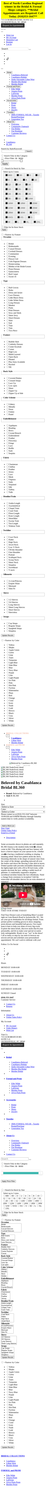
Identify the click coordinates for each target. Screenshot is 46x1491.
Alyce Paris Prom (18, 756)
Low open (13, 386)
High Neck (13, 542)
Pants (11, 308)
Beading (12, 428)
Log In (9, 44)
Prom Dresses (14, 269)
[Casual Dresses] (11, 1229)
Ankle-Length (14, 503)
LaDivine (15, 754)
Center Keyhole (15, 347)
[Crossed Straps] (8, 1260)
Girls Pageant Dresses (17, 261)
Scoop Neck (14, 560)
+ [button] (7, 736)
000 (10, 175)
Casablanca (16, 738)
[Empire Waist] (7, 1328)
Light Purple (14, 678)
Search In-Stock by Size (15, 168)
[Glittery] (4, 1270)
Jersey (11, 472)
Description (10, 838)
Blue (11, 668)
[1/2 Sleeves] (9, 1337)
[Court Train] (6, 1310)
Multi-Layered (14, 354)
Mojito (11, 647)
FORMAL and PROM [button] (11, 1470)
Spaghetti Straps (15, 628)
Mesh (11, 477)
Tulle (11, 492)
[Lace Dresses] (8, 1242)
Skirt (11, 320)
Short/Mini (13, 518)
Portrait (12, 555)
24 (9, 194)
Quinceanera (14, 271)
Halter (11, 540)
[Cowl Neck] (7, 1315)
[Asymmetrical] (6, 1305)
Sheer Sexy (13, 315)
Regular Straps (15, 626)
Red (10, 695)
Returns (9, 1006)
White (11, 721)
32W (34, 212)
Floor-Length (14, 513)
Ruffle (11, 448)
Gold (11, 708)
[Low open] (8, 1265)
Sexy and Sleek (15, 313)
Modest (12, 305)
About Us (10, 1015)
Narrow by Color (12, 640)
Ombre (11, 412)
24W (22, 208)
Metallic (12, 407)
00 (20, 175)
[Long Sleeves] (9, 1341)
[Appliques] (7, 1281)
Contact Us (10, 1004)
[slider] (40, 1173)
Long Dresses (14, 303)
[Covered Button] (8, 1258)
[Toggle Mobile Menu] (2, 1048)
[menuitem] (25, 35)
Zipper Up (13, 391)
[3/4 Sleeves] (9, 1339)
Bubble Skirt (14, 342)
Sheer (11, 388)
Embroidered (14, 436)
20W (34, 203)
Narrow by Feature (13, 235)
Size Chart (5, 828)
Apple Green (14, 650)
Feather (12, 438)
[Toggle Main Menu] (2, 68)
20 (19, 189)
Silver (11, 718)
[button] (9, 72)
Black (11, 713)
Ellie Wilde (15, 750)
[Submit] (30, 49)
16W (10, 203)
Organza (12, 479)
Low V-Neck (14, 547)
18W (22, 203)
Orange (12, 698)
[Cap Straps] (7, 1348)
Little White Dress (16, 300)
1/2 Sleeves (13, 600)
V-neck (12, 570)
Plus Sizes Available (17, 362)
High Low (13, 352)
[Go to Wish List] (5, 29)
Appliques (13, 425)
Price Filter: (10, 158)
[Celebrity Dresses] (9, 1249)
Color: (3, 809)
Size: (3, 804)
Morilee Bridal (17, 743)
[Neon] (4, 1274)
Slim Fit (12, 589)
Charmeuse (13, 464)
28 (29, 194)
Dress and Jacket (15, 293)
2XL (38, 222)
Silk (10, 487)
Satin (11, 482)
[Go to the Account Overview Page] (2, 31)
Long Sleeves (14, 605)
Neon (11, 409)
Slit (10, 367)
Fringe (11, 443)
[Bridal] (11, 1225)
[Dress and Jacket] (8, 1240)
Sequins (12, 453)
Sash (11, 451)
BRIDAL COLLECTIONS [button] (13, 1456)
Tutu (10, 328)
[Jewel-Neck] (7, 1321)
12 (9, 184)
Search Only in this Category (15, 156)
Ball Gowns (13, 288)
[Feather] (5, 1296)
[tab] (25, 738)
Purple (11, 673)
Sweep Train (14, 521)
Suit (10, 323)
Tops (11, 325)
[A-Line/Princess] (7, 1326)
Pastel (11, 414)
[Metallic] (4, 1272)
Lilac (11, 675)
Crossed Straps (15, 381)
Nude (11, 706)
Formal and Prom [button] (14, 1079)
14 (19, 184)
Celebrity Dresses (16, 344)
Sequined (12, 484)
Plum (11, 693)
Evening (12, 256)
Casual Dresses (15, 249)
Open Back (13, 357)
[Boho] (8, 1238)
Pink (11, 683)
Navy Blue (13, 670)
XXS (10, 217)
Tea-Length (13, 523)
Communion (14, 254)
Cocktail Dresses (15, 251)
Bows (11, 431)
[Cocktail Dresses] (11, 1231)
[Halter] (7, 1317)
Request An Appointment (13, 25)
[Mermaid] (7, 1330)
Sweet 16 (12, 277)
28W (10, 212)
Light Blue (13, 663)
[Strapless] (7, 1355)
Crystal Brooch (15, 433)
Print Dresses (14, 310)
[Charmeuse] (5, 1292)
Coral (11, 700)
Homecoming (14, 264)
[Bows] (7, 1285)
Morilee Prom (16, 759)
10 (35, 180)
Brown (11, 711)
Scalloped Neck (15, 557)
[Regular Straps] (7, 1350)
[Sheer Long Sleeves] (9, 1343)
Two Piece (13, 331)
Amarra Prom (16, 752)
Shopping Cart (12, 40)
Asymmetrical (14, 506)
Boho (11, 290)
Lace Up (12, 383)
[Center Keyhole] (9, 1251)
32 (19, 198)
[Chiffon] (5, 1294)
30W (22, 212)
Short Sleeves (14, 610)
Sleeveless (13, 612)
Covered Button (15, 378)
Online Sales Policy (9, 830)
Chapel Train (14, 508)
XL (27, 222)
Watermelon (14, 690)
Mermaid (12, 586)
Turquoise (13, 660)
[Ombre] (4, 1276)
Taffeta (11, 490)
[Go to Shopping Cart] (2, 29)
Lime (11, 655)
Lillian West (16, 740)
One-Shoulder (14, 552)
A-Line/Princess (15, 581)
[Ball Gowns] (8, 1236)
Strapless (12, 565)
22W (10, 208)
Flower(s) (12, 441)
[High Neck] (7, 1319)
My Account (11, 37)
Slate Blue (13, 665)
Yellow (12, 645)
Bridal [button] (9, 1057)
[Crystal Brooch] (7, 1287)
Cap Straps (13, 623)
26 (19, 194)
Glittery (12, 404)
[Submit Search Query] (30, 1159)
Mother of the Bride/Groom (20, 266)
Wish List (10, 35)
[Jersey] (5, 1298)
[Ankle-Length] (6, 1303)
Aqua (11, 658)
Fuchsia (12, 688)
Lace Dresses (14, 295)
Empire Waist (14, 583)
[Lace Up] (8, 1263)
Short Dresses (14, 318)
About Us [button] (10, 1136)
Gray (11, 716)
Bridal (11, 244)
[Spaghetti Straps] (7, 1353)
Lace (11, 446)
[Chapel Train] (6, 1308)
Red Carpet (13, 274)
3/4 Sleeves (13, 602)
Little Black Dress (16, 298)
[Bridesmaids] (11, 1227)
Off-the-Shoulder (15, 550)
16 (29, 184)
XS (21, 217)
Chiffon (12, 467)
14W (30, 198)
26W (34, 208)
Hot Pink (12, 685)
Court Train (13, 511)
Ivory (11, 703)
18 (9, 189)
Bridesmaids (14, 246)
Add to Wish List (8, 826)
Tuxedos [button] (9, 1119)
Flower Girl (13, 259)
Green (11, 652)
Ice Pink (12, 680)
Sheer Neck (13, 562)
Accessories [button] (11, 1100)
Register (9, 42)
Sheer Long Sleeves (17, 607)
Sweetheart (13, 567)
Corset (11, 349)
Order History (11, 1028)
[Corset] (9, 1253)
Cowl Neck (13, 537)
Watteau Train (14, 526)
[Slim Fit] (7, 1332)
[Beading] (7, 1283)
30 (9, 198)
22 (29, 189)
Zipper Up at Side (16, 393)
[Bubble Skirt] (9, 1247)
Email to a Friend (8, 833)
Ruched (12, 364)
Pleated (12, 359)
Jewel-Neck (13, 545)
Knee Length (14, 516)
